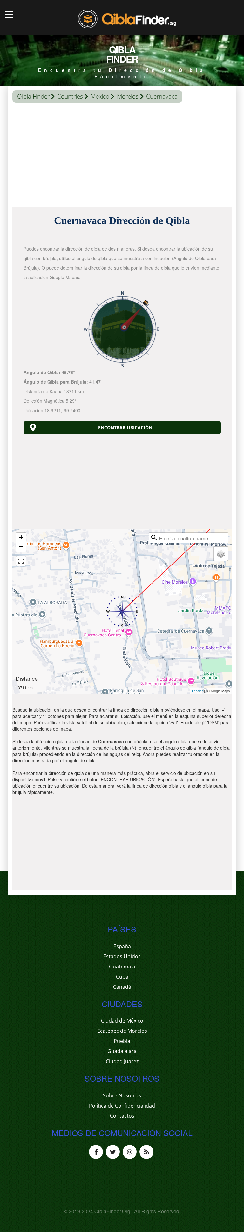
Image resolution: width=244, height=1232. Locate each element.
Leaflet (197, 690)
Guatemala (122, 966)
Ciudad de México (122, 1020)
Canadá (122, 986)
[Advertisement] (122, 156)
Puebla (122, 1040)
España (122, 946)
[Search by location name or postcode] (154, 537)
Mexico (100, 96)
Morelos (128, 96)
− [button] (21, 547)
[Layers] (221, 554)
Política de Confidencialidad (122, 1105)
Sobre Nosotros (122, 1095)
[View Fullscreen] (21, 561)
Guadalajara (122, 1051)
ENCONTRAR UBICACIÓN (125, 427)
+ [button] (21, 537)
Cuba (122, 976)
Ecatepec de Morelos (122, 1030)
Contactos (122, 1115)
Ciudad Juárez (122, 1061)
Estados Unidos (122, 956)
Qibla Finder (33, 96)
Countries (70, 96)
